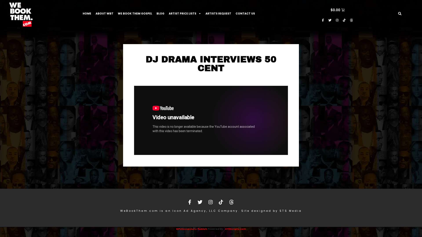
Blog (160, 13)
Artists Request (218, 13)
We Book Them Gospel (135, 13)
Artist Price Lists (182, 13)
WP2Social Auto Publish (191, 229)
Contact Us (245, 13)
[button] (400, 13)
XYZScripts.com (235, 229)
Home (87, 13)
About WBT (104, 13)
